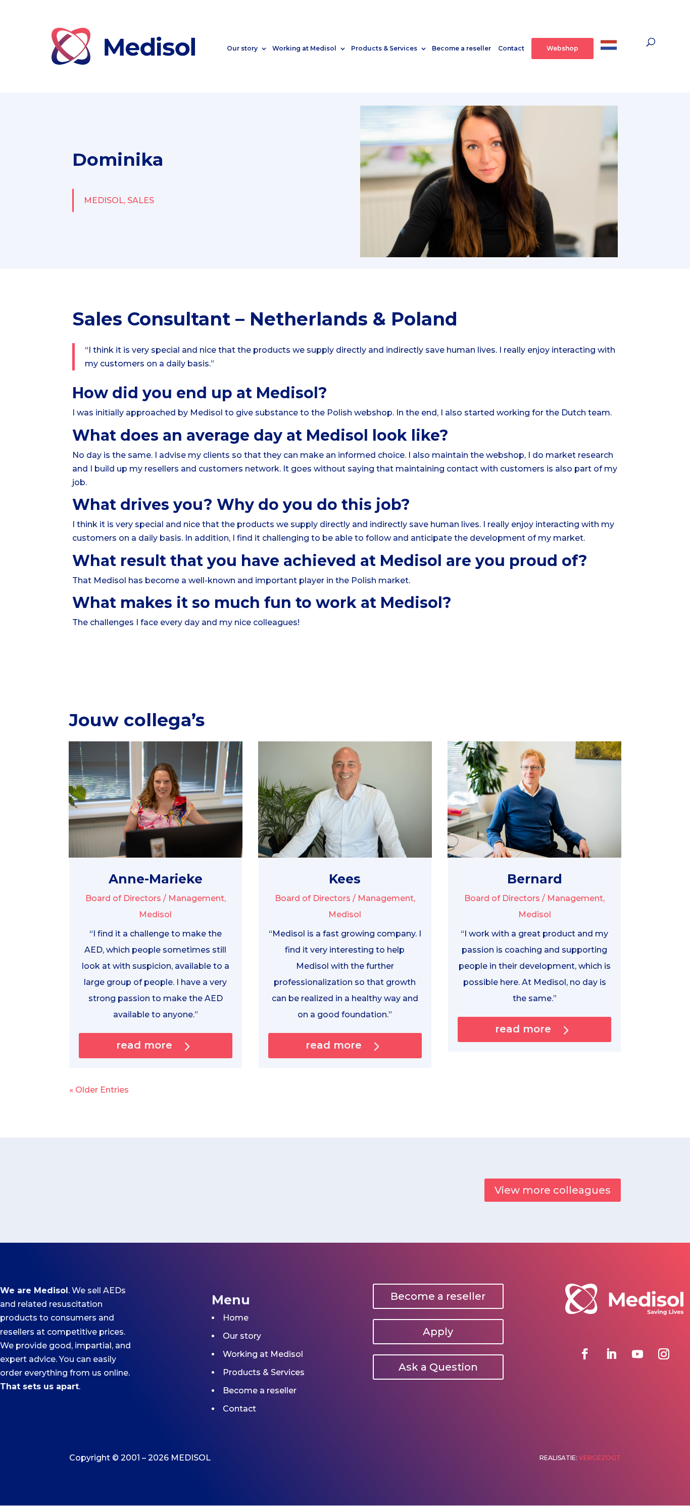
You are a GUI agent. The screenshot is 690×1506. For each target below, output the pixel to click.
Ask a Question (438, 1367)
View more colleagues (553, 1190)
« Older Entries (99, 1090)
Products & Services (384, 48)
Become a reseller (461, 48)
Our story (242, 48)
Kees (345, 878)
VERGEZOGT (600, 1458)
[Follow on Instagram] (664, 1354)
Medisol (155, 914)
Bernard (534, 878)
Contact (511, 48)
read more (144, 1045)
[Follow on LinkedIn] (611, 1354)
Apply (438, 1332)
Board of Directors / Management (154, 898)
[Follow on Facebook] (585, 1354)
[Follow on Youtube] (637, 1354)
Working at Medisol (304, 48)
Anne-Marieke (156, 878)
